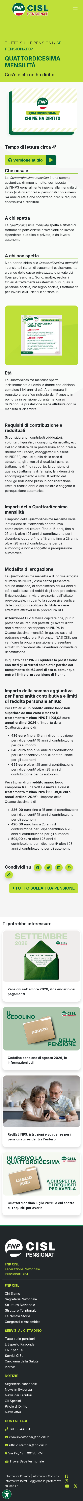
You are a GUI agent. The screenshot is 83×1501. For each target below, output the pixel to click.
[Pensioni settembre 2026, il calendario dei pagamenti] (41, 956)
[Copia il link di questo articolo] (9, 874)
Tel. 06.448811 (19, 1429)
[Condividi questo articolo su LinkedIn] (59, 867)
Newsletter (13, 1412)
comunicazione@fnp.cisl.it (28, 1437)
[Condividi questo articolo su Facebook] (38, 867)
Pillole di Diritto (16, 1406)
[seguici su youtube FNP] (69, 1486)
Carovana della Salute (21, 1361)
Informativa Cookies (46, 1476)
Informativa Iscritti (16, 1481)
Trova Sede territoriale (26, 1461)
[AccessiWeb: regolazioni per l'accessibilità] (6, 1494)
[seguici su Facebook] (68, 1476)
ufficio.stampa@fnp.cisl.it (27, 1445)
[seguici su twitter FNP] (76, 1486)
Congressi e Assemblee (22, 1322)
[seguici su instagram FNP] (68, 1481)
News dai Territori (18, 1395)
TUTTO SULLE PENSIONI (29, 43)
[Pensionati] (41, 335)
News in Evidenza (18, 1389)
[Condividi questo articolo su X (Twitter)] (48, 867)
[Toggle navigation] (75, 9)
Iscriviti (10, 1367)
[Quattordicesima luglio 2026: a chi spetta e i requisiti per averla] (41, 1174)
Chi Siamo (12, 1293)
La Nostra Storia (17, 1316)
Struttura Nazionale (20, 1305)
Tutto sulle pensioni (20, 1339)
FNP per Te (14, 1350)
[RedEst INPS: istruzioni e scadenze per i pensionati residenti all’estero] (41, 1101)
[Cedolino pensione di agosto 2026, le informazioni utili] (41, 1028)
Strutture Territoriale (20, 1310)
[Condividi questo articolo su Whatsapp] (69, 867)
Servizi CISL (14, 1356)
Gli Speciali (13, 1401)
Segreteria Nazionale (21, 1299)
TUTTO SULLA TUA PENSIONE (44, 888)
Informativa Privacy (17, 1476)
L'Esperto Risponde (19, 1344)
